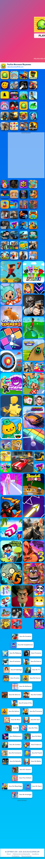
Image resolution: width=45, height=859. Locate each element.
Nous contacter (27, 856)
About (9, 854)
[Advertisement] (22, 824)
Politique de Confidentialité (21, 854)
